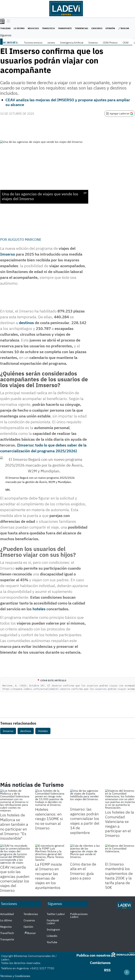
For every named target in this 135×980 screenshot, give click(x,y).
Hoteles (43, 731)
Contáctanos (100, 962)
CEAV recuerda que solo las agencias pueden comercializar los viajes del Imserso (14, 878)
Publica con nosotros (93, 955)
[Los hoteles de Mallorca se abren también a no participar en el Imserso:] (15, 800)
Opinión (110, 28)
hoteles (39, 608)
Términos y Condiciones (15, 976)
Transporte (65, 28)
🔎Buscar (123, 28)
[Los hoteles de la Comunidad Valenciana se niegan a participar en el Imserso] (120, 799)
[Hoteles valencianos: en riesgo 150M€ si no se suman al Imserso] (50, 797)
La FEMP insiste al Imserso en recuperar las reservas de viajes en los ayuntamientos (48, 876)
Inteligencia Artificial (71, 42)
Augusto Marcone (24, 239)
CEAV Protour (110, 42)
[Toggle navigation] (7, 21)
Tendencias (81, 28)
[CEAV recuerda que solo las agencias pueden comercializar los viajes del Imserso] (15, 854)
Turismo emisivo (33, 42)
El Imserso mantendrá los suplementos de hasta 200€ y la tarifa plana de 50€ (119, 875)
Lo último (19, 28)
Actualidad (7, 914)
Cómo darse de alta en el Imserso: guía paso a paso (83, 870)
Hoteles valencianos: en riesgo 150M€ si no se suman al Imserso (49, 818)
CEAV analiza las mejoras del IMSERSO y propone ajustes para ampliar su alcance (67, 102)
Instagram (53, 929)
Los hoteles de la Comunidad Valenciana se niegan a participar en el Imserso (119, 824)
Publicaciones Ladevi (79, 915)
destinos (26, 322)
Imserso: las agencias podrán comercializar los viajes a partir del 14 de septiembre (84, 821)
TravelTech (48, 28)
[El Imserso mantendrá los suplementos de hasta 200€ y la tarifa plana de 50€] (120, 852)
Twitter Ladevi (56, 914)
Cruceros (96, 28)
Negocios (33, 28)
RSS (107, 970)
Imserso (93, 42)
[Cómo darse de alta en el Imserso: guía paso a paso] (85, 852)
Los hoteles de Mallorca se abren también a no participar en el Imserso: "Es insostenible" (14, 826)
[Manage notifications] (127, 972)
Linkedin (52, 936)
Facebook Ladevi (53, 922)
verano (51, 42)
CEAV (126, 42)
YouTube (52, 942)
